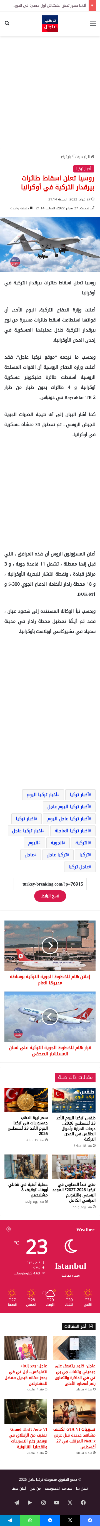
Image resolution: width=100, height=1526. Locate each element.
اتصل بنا (82, 1488)
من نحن (35, 1488)
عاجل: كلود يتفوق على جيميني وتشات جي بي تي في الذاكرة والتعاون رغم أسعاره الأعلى (75, 1374)
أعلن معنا (19, 1488)
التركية (82, 842)
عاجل (29, 854)
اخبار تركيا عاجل (27, 830)
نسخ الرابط (50, 896)
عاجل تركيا (79, 866)
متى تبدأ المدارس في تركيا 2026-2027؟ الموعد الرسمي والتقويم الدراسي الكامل (74, 1192)
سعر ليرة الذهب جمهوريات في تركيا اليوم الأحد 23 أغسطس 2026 (28, 1125)
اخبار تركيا (25, 818)
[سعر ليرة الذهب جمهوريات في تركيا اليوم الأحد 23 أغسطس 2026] (26, 1100)
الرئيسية (84, 156)
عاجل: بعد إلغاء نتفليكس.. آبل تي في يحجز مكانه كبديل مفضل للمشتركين (26, 1374)
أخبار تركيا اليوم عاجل (68, 806)
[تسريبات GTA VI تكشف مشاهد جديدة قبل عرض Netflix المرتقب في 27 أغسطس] (74, 1411)
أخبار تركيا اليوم (42, 794)
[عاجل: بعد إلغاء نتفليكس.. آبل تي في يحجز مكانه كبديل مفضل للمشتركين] (25, 1348)
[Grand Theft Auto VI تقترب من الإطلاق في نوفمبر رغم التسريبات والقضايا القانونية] (25, 1411)
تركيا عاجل (57, 854)
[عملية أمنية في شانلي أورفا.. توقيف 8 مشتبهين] (26, 1166)
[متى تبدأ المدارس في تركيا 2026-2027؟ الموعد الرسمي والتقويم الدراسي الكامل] (74, 1166)
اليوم (33, 842)
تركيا (84, 854)
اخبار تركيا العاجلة (72, 830)
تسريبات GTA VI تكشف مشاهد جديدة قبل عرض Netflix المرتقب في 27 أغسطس (74, 1438)
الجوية (57, 842)
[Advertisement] (50, 92)
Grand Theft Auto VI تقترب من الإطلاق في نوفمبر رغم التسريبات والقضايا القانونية (28, 1438)
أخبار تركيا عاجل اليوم (68, 818)
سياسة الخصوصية (58, 1488)
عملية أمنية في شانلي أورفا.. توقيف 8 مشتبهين (28, 1190)
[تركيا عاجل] (50, 23)
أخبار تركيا (67, 156)
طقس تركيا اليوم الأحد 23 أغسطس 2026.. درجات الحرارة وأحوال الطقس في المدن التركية (76, 1128)
